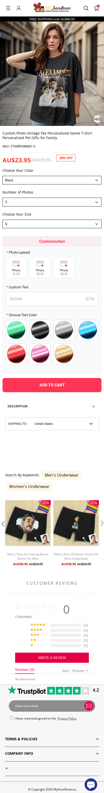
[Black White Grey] (52, 180)
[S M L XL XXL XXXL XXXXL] (52, 224)
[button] (8, 8)
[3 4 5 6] (52, 202)
